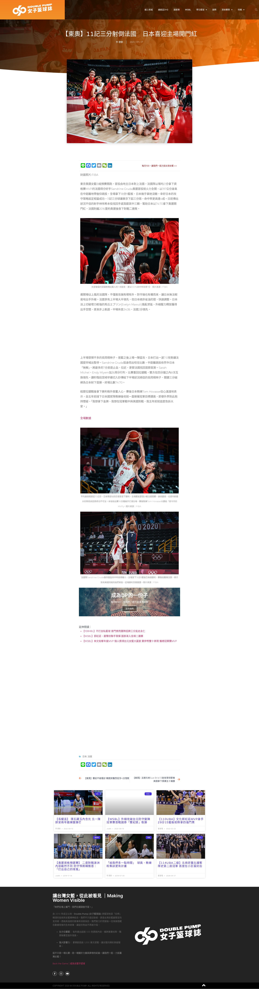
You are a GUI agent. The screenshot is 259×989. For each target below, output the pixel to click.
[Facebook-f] (55, 973)
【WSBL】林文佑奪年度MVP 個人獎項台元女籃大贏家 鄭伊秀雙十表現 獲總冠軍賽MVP (129, 641)
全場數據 (85, 418)
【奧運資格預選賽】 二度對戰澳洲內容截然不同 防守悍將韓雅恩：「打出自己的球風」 (77, 866)
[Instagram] (61, 973)
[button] (256, 9)
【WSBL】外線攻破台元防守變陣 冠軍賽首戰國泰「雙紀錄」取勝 (128, 821)
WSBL (188, 9)
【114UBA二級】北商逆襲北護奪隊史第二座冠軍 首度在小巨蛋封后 (180, 864)
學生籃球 (200, 9)
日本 (84, 756)
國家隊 (177, 9)
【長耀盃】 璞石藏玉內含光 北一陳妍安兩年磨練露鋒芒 (78, 821)
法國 (90, 756)
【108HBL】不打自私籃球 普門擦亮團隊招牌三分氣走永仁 (113, 631)
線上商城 (149, 9)
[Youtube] (67, 973)
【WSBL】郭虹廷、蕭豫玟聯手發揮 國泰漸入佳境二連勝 (112, 636)
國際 (214, 9)
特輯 (240, 9)
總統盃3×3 (163, 9)
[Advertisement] (129, 152)
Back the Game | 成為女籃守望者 (69, 963)
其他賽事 (226, 9)
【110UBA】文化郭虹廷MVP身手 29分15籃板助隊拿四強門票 (181, 821)
